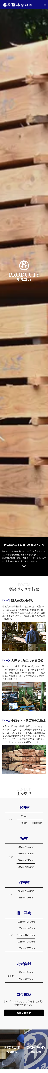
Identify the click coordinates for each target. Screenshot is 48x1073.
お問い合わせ (24, 1012)
